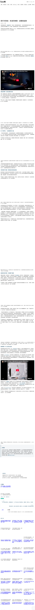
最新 (1, 4)
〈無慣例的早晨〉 (22, 384)
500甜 (11, 4)
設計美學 (29, 4)
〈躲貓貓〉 (8, 381)
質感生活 (25, 4)
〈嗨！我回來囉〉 (23, 382)
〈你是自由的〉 (15, 348)
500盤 (8, 4)
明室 (4, 496)
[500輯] (3, 1)
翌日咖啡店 (17, 275)
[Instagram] (29, 1)
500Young (15, 4)
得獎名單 (4, 4)
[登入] (32, 1)
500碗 (18, 4)
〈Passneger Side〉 (8, 387)
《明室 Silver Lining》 (11, 455)
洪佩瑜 (2, 496)
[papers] (30, 1)
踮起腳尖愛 (7, 496)
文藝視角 (21, 4)
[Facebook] (27, 1)
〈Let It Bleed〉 (6, 354)
